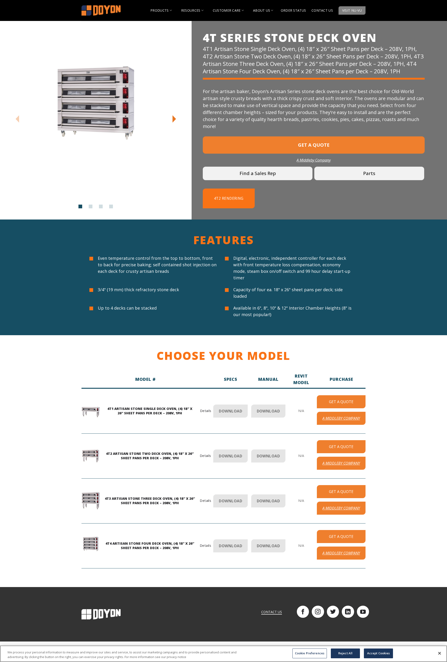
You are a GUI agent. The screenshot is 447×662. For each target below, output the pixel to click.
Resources (190, 10)
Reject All (345, 653)
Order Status (293, 10)
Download (230, 411)
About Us (261, 10)
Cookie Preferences (309, 653)
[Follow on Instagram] (318, 612)
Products (159, 10)
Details (205, 411)
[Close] (439, 653)
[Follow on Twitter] (333, 612)
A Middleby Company (314, 160)
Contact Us (322, 10)
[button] (174, 119)
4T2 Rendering (229, 198)
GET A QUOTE (341, 401)
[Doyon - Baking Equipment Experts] (104, 10)
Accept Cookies (378, 653)
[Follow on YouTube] (363, 612)
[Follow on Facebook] (303, 612)
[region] (223, 653)
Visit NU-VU (352, 10)
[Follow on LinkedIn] (348, 612)
